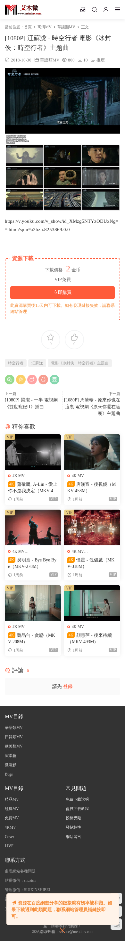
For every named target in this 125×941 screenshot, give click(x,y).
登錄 (68, 686)
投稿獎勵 (73, 818)
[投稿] (83, 9)
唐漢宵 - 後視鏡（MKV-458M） (91, 487)
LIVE (9, 846)
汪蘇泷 (37, 363)
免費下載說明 (77, 799)
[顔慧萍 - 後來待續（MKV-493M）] (92, 603)
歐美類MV (14, 746)
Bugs (9, 774)
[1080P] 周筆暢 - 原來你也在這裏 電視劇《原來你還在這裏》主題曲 (92, 407)
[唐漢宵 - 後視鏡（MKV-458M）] (92, 452)
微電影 (10, 765)
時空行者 (15, 363)
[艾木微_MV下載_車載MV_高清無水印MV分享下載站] (23, 9)
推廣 (100, 60)
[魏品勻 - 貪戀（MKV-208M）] (33, 603)
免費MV (12, 818)
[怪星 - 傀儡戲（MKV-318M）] (92, 527)
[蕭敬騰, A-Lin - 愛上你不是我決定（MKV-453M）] (33, 452)
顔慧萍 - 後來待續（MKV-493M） (89, 638)
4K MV (19, 476)
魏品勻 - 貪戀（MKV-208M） (31, 638)
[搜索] (94, 9)
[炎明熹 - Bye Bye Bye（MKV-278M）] (33, 527)
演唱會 (10, 755)
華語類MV (49, 60)
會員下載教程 (77, 808)
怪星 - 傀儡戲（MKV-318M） (90, 563)
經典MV (12, 808)
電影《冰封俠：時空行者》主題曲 (80, 363)
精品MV (12, 799)
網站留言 (73, 836)
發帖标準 (73, 827)
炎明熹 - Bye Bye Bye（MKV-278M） (32, 563)
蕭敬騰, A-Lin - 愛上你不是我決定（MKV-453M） (33, 488)
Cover (9, 836)
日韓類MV (14, 737)
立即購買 (62, 292)
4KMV (10, 827)
